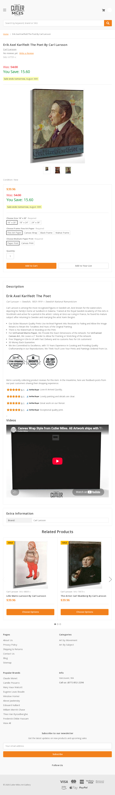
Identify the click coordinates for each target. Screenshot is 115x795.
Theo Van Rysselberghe (15, 714)
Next (110, 579)
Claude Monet (10, 678)
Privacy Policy (10, 644)
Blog (5, 658)
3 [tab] (60, 624)
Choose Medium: (24, 238)
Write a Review (26, 53)
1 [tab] (55, 624)
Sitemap (7, 662)
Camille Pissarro (11, 682)
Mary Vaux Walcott (12, 687)
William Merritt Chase (14, 709)
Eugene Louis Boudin (14, 691)
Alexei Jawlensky (11, 700)
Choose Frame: (25, 228)
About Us (8, 640)
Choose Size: (21, 218)
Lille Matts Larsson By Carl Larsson (26, 595)
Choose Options (30, 611)
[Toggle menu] (4, 10)
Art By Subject (66, 644)
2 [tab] (57, 624)
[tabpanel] (30, 579)
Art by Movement (68, 640)
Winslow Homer (11, 696)
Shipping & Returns (13, 649)
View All (7, 723)
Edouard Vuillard (11, 705)
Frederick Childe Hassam (16, 718)
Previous (4, 579)
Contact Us (9, 653)
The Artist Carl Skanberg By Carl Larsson (83, 595)
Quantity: (10, 251)
